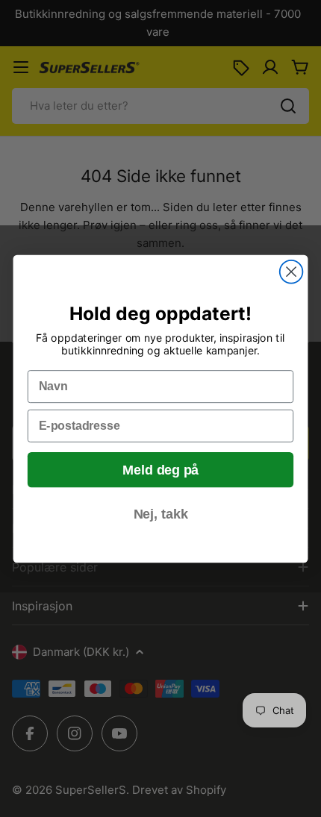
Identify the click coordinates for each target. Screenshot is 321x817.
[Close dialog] (291, 271)
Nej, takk (161, 514)
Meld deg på (160, 470)
